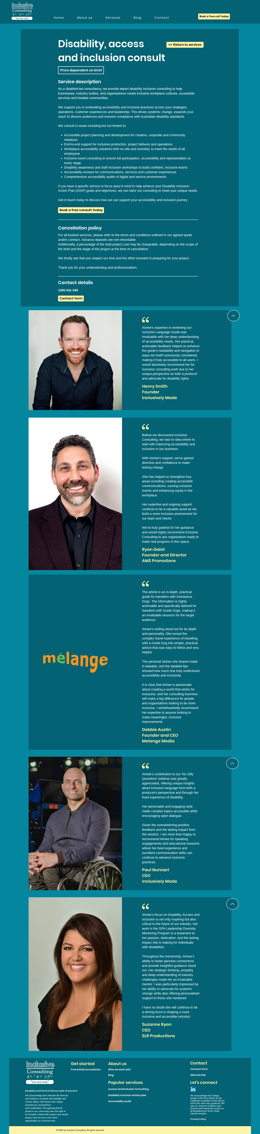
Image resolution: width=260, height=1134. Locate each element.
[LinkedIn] (193, 1089)
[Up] (233, 315)
